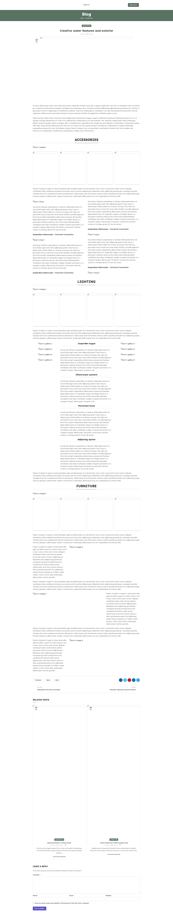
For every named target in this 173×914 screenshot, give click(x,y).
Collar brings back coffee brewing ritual (114, 843)
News (48, 680)
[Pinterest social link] (129, 680)
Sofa (57, 680)
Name (35, 895)
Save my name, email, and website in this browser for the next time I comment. (62, 903)
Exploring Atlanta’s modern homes (59, 843)
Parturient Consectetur (64, 234)
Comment (36, 875)
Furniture (38, 680)
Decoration (89, 18)
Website (108, 895)
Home (82, 18)
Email (71, 895)
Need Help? (133, 5)
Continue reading (59, 856)
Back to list (86, 688)
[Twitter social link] (125, 680)
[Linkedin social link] (134, 680)
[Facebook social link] (121, 680)
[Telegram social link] (138, 680)
